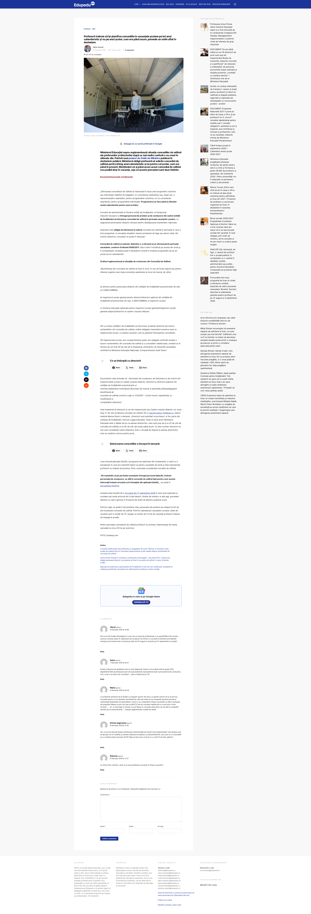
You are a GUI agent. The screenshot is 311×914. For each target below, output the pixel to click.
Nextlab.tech (205, 4)
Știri (136, 4)
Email (131, 826)
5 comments (129, 50)
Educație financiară (221, 4)
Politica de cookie (165, 900)
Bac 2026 (170, 4)
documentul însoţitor (109, 486)
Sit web (160, 826)
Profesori (180, 4)
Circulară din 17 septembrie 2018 (139, 493)
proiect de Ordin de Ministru (144, 158)
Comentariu (105, 795)
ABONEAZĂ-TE (141, 602)
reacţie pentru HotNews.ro (161, 413)
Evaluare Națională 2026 (153, 4)
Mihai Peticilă (98, 47)
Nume (103, 826)
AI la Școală (191, 4)
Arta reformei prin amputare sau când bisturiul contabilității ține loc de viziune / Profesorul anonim (217, 321)
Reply (102, 651)
